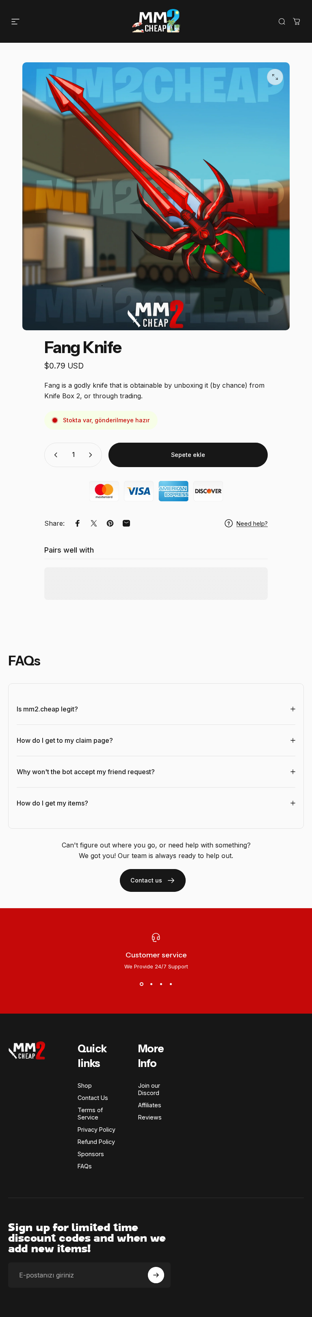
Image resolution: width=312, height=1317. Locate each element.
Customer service (156, 954)
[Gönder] (156, 1275)
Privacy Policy (96, 1129)
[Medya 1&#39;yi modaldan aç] (275, 77)
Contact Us (93, 1097)
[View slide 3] (161, 984)
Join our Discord (149, 1089)
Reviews (150, 1117)
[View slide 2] (151, 984)
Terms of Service (90, 1113)
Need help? (252, 523)
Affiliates (149, 1105)
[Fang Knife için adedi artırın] (92, 455)
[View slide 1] (141, 984)
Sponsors (91, 1153)
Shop (85, 1085)
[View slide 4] (171, 984)
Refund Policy (96, 1141)
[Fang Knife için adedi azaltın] (54, 455)
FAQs (85, 1166)
